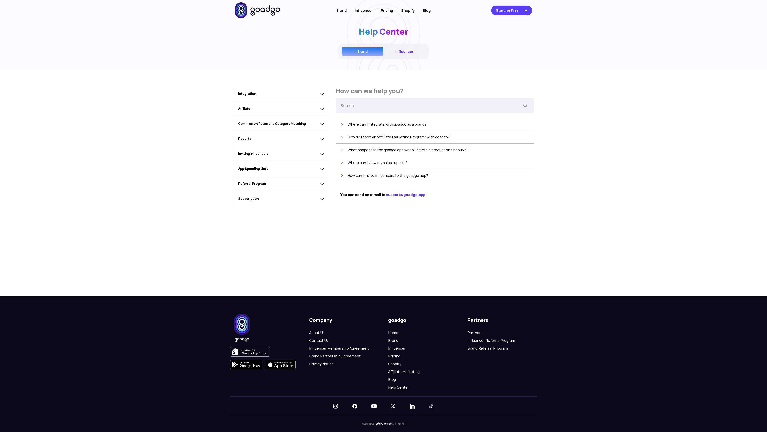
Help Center (398, 387)
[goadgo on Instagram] (335, 406)
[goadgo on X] (393, 406)
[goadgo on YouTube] (374, 406)
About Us (317, 332)
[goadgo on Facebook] (355, 406)
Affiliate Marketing (404, 371)
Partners (474, 332)
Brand (341, 10)
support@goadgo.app (405, 194)
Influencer (364, 10)
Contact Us (319, 340)
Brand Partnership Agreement (335, 356)
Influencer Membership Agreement (339, 348)
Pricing (387, 10)
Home (393, 332)
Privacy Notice (321, 363)
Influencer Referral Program (491, 340)
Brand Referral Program (487, 348)
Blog (427, 10)
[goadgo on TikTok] (431, 406)
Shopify (408, 10)
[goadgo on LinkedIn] (412, 406)
